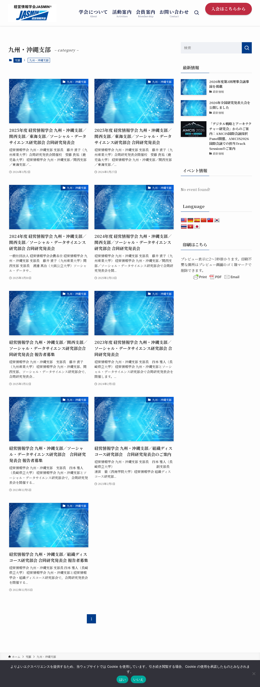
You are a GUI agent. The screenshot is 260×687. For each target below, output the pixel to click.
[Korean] (217, 220)
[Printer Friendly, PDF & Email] (216, 279)
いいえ (138, 679)
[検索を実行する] (247, 48)
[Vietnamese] (190, 226)
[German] (190, 220)
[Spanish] (197, 220)
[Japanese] (197, 226)
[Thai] (184, 226)
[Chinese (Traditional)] (210, 220)
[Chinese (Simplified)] (204, 220)
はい (122, 679)
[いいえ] (253, 673)
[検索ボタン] (196, 13)
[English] (184, 220)
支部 (17, 60)
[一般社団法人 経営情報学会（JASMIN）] (32, 13)
